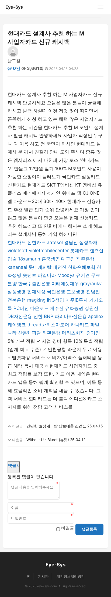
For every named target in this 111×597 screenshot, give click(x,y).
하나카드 (80, 324)
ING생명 (55, 300)
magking (36, 300)
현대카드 (17, 242)
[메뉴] (100, 7)
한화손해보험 (81, 267)
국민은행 (56, 291)
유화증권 (74, 308)
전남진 (93, 291)
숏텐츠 (29, 275)
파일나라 (47, 275)
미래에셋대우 (65, 283)
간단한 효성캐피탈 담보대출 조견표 (56, 426)
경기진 (93, 332)
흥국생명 (50, 259)
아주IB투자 (76, 300)
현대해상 (36, 291)
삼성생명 (17, 291)
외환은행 (51, 332)
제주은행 (85, 259)
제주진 (57, 308)
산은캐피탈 (29, 332)
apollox (95, 316)
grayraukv (91, 283)
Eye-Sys (14, 7)
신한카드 (36, 242)
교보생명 (76, 291)
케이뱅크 (17, 324)
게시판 (43, 576)
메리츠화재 (73, 332)
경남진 (71, 242)
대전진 (60, 267)
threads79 (38, 324)
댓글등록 (89, 529)
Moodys (66, 275)
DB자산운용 (20, 316)
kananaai (17, 267)
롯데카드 (79, 250)
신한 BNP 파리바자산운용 (60, 316)
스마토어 (60, 324)
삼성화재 (88, 242)
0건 (16, 68)
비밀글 (67, 528)
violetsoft (17, 250)
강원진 (91, 308)
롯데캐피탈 (40, 267)
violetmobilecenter (49, 250)
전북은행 (17, 300)
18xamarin (29, 259)
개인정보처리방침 (71, 576)
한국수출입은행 (34, 283)
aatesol (55, 242)
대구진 (68, 259)
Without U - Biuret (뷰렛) (47, 439)
